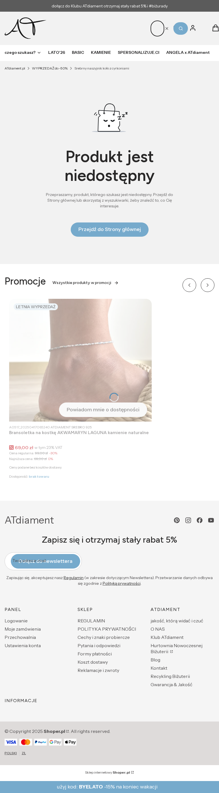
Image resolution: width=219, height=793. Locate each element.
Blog (155, 660)
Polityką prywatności (122, 583)
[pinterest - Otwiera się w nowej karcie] (176, 520)
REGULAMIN (91, 621)
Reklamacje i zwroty (98, 670)
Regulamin (74, 577)
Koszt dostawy (93, 662)
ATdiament (29, 520)
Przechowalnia (20, 637)
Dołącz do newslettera (45, 561)
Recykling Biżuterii (170, 676)
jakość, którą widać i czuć (177, 621)
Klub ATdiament (167, 637)
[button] (180, 28)
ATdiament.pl (15, 68)
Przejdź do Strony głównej (109, 229)
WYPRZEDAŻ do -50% (50, 68)
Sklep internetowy (107, 772)
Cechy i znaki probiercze (104, 637)
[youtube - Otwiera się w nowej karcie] (211, 520)
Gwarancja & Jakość (171, 684)
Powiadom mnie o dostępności (103, 409)
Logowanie (16, 621)
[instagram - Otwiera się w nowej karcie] (188, 520)
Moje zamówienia (23, 629)
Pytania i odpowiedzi (99, 645)
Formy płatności (95, 654)
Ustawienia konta (23, 645)
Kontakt (159, 668)
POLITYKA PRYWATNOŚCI (107, 629)
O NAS (158, 629)
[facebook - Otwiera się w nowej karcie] (199, 520)
